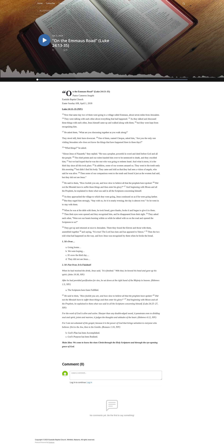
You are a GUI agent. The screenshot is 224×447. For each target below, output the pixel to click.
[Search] (184, 3)
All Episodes (46, 11)
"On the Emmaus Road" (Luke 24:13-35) (80, 43)
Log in (89, 382)
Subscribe (50, 3)
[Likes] (53, 50)
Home (40, 3)
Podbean (51, 442)
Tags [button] (60, 3)
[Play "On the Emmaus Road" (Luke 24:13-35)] (44, 40)
